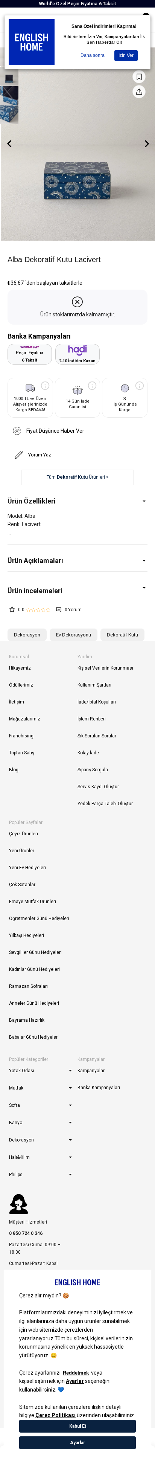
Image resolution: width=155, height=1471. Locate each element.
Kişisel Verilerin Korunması (105, 668)
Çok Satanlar (22, 884)
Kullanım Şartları (94, 685)
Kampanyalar (91, 1070)
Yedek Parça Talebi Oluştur (105, 803)
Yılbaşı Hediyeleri (26, 935)
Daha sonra (93, 55)
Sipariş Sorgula (93, 769)
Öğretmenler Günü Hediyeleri (39, 918)
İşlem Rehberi (92, 719)
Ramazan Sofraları (28, 986)
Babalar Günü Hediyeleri (34, 1037)
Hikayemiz (20, 668)
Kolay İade (88, 752)
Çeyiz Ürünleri (23, 833)
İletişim (16, 702)
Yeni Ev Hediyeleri (27, 867)
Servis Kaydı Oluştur (98, 786)
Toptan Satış (21, 752)
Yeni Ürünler (21, 850)
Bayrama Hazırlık (26, 1020)
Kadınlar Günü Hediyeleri (34, 969)
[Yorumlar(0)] (77, 590)
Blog (13, 769)
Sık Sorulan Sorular (97, 736)
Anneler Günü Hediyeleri (34, 1003)
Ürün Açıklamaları (35, 561)
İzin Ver (126, 55)
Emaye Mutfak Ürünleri (32, 901)
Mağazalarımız (24, 719)
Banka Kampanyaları (99, 1087)
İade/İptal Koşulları (97, 702)
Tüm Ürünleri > (78, 477)
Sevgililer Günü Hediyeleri (35, 952)
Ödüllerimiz (21, 685)
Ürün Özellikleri (32, 501)
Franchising (21, 736)
